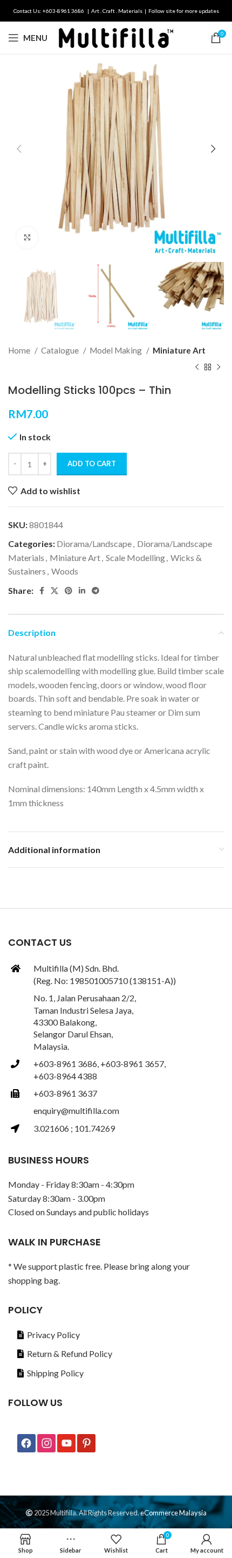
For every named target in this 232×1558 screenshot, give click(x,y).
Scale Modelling (135, 557)
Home (20, 350)
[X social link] (54, 591)
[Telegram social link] (95, 591)
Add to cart (91, 463)
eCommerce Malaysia (173, 1512)
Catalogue (60, 350)
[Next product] (218, 367)
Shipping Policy (55, 1373)
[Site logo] (116, 36)
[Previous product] (197, 367)
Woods (64, 571)
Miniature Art (179, 350)
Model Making (117, 350)
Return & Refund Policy (69, 1353)
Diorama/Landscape (94, 543)
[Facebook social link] (41, 591)
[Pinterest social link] (69, 591)
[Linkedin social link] (82, 591)
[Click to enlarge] (27, 237)
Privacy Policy (53, 1335)
